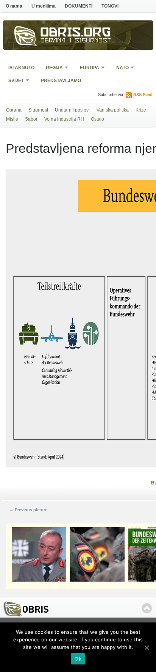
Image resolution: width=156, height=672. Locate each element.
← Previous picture (28, 509)
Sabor (31, 119)
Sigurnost (38, 110)
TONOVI (110, 6)
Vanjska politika (113, 110)
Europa (87, 68)
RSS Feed (143, 94)
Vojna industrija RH (64, 119)
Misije (12, 119)
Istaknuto (21, 67)
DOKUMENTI (78, 6)
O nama (14, 6)
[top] (147, 608)
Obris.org (76, 33)
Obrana (14, 110)
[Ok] (146, 647)
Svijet (13, 81)
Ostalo (97, 119)
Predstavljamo (61, 80)
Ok (78, 659)
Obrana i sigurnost (76, 41)
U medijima (43, 6)
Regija (52, 68)
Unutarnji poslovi (72, 110)
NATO (120, 68)
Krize (141, 110)
